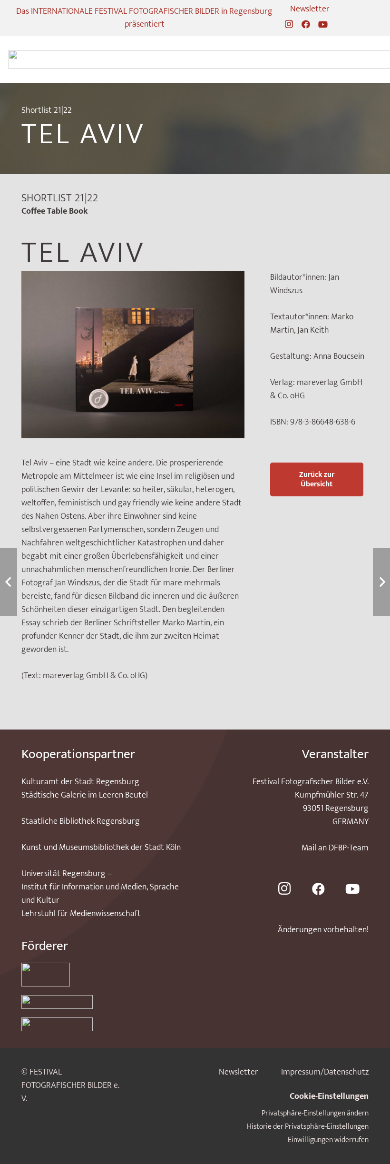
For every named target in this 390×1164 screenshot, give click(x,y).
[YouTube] (323, 24)
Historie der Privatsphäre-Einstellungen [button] (308, 1126)
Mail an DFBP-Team (335, 848)
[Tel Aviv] (132, 277)
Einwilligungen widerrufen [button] (328, 1140)
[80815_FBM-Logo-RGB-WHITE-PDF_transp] (101, 1024)
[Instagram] (288, 24)
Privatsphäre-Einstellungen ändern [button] (315, 1113)
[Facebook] (305, 24)
